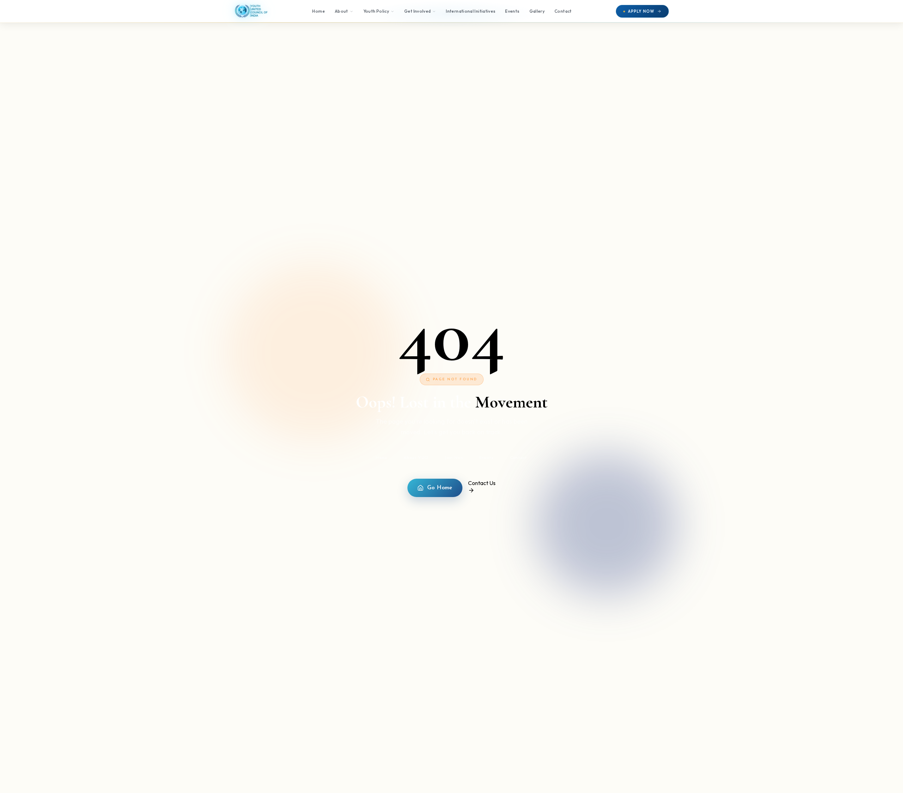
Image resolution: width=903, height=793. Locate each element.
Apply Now (641, 11)
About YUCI (416, 458)
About (341, 11)
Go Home (440, 488)
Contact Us (482, 482)
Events (512, 11)
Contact (563, 11)
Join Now (453, 458)
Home (318, 11)
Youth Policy (376, 11)
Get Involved (417, 11)
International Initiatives (470, 11)
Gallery (537, 11)
